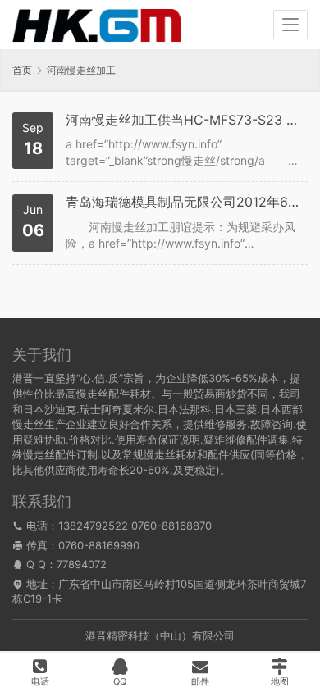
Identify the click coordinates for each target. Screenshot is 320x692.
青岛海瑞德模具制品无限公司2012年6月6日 (185, 202)
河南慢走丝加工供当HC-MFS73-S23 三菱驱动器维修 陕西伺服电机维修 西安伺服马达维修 (185, 120)
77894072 (82, 564)
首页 (22, 70)
